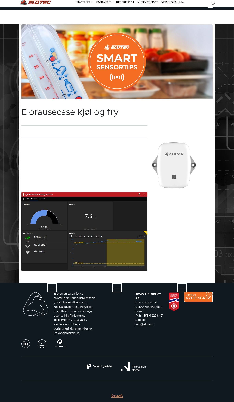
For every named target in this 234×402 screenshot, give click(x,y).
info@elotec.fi (144, 324)
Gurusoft (117, 395)
